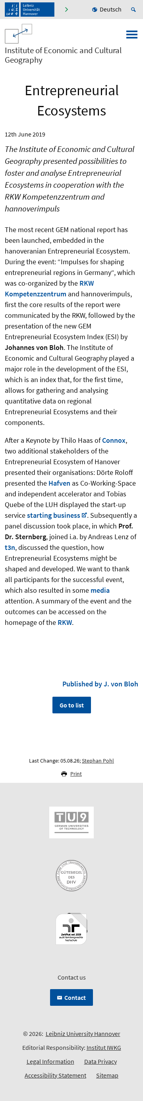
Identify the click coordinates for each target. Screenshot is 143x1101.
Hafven (59, 483)
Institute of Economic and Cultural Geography (63, 55)
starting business (53, 515)
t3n (10, 547)
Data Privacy (100, 1061)
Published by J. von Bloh (100, 683)
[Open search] (134, 9)
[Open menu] (132, 37)
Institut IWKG (104, 1047)
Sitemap (107, 1075)
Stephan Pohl (98, 760)
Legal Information (50, 1061)
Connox (114, 440)
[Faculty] (66, 9)
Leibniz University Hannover (83, 1034)
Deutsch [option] (111, 9)
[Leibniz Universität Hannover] (29, 9)
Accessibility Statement (55, 1075)
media (100, 590)
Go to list (72, 705)
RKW (65, 622)
